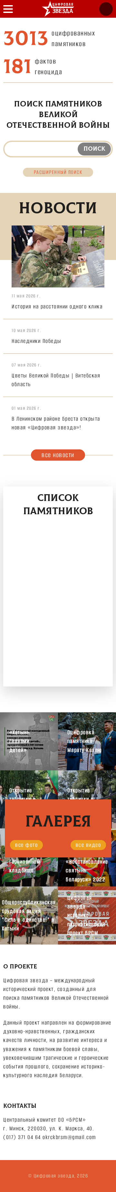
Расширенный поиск (58, 172)
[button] (8, 9)
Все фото (26, 845)
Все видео (88, 845)
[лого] (58, 9)
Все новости (58, 454)
